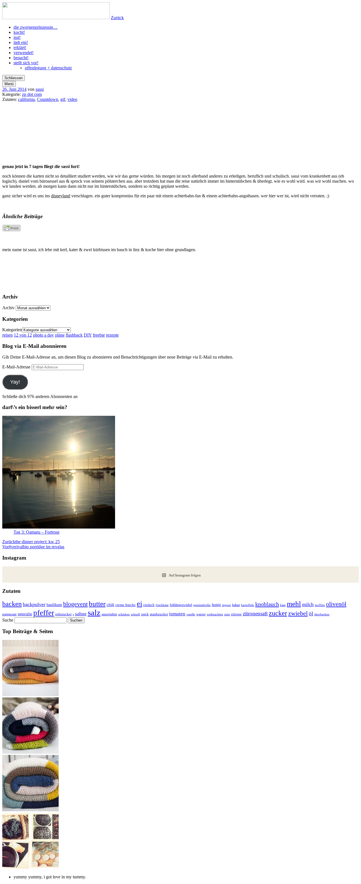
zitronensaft (255, 613)
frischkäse (162, 605)
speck (145, 614)
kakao (236, 605)
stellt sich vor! (26, 62)
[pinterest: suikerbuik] (181, 270)
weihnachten (215, 614)
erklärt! (20, 47)
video (72, 99)
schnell (135, 614)
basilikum (54, 604)
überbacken (321, 614)
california (26, 99)
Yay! (15, 382)
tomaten (177, 613)
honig (216, 604)
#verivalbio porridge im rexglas (33, 546)
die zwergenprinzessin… (36, 27)
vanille (190, 614)
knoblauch (267, 604)
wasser (201, 614)
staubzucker (159, 614)
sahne (81, 613)
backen (12, 603)
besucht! (21, 57)
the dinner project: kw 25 (31, 541)
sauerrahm (109, 614)
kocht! (19, 32)
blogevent (75, 603)
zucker (278, 613)
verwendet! (24, 52)
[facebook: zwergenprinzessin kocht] (311, 270)
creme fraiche (125, 605)
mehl (294, 603)
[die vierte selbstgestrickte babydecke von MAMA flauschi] (30, 694)
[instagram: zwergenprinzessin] (246, 270)
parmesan (9, 614)
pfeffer (43, 613)
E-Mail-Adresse (17, 366)
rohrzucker (63, 614)
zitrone (236, 614)
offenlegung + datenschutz (48, 67)
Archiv (8, 307)
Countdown (47, 99)
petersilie (25, 614)
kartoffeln (247, 605)
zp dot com (32, 94)
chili (110, 604)
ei (139, 604)
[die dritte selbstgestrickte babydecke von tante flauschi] (30, 752)
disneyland (60, 195)
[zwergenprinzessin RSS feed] (115, 270)
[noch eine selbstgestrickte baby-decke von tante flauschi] (30, 809)
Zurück (117, 17)
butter (97, 603)
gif (62, 99)
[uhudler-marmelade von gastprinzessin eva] (30, 867)
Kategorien (12, 329)
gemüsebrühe (202, 605)
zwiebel (298, 613)
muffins (320, 605)
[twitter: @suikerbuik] (50, 270)
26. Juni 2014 (14, 89)
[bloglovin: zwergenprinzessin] (181, 285)
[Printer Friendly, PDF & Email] (11, 229)
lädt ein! (21, 42)
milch (308, 604)
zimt (227, 614)
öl (311, 613)
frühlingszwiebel (181, 605)
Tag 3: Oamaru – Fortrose (37, 532)
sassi (40, 89)
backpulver (34, 604)
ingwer (226, 605)
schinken (124, 614)
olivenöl (336, 603)
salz (94, 612)
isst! (17, 37)
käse (283, 605)
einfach (149, 605)
